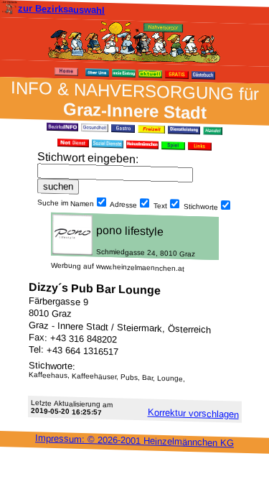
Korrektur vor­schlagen (193, 412)
